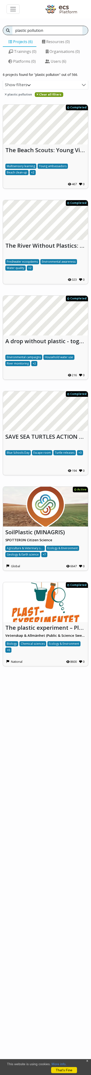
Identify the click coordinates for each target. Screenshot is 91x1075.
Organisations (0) (64, 51)
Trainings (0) (24, 51)
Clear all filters (49, 94)
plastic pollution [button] (19, 94)
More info (59, 1064)
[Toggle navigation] (13, 9)
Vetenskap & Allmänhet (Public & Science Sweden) (45, 635)
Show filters (16, 85)
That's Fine (64, 1070)
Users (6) (58, 61)
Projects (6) (22, 41)
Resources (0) (57, 41)
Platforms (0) (24, 61)
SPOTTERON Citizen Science (28, 540)
